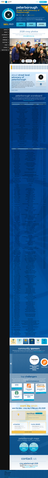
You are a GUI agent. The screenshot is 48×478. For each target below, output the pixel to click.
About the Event (7, 477)
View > (11, 473)
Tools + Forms (12, 477)
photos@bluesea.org (28, 36)
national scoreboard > (28, 100)
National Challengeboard (32, 381)
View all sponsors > (39, 351)
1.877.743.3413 (26, 466)
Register (10, 477)
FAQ (4, 477)
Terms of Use (18, 477)
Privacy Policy (15, 477)
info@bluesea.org (6, 476)
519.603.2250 (35, 466)
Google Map (39, 413)
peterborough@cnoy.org (30, 467)
